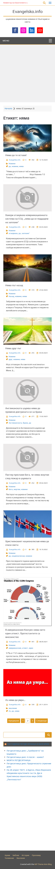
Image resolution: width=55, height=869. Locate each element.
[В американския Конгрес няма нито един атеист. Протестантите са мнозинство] (27, 601)
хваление (13, 708)
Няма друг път (13, 348)
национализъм (18, 556)
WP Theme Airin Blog (43, 864)
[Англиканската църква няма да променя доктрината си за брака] (27, 390)
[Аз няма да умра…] (27, 682)
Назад (11, 296)
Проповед (36, 855)
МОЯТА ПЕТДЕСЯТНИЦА (18, 760)
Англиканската (15, 423)
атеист (25, 648)
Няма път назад (14, 285)
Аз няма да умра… (15, 700)
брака (25, 423)
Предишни (13, 720)
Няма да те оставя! (16, 155)
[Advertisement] (27, 73)
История (25, 855)
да (10, 166)
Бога (11, 489)
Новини (12, 163)
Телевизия (9, 858)
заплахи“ (26, 233)
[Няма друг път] (27, 331)
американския (15, 648)
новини (15, 166)
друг (10, 359)
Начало (8, 108)
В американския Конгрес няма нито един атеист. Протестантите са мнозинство (25, 633)
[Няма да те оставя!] (27, 138)
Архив (7, 855)
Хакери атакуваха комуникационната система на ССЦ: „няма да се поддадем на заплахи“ (26, 219)
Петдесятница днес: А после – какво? (25, 757)
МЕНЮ (6, 40)
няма (21, 166)
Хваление (21, 858)
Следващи (41, 720)
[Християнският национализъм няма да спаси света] (27, 524)
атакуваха (13, 233)
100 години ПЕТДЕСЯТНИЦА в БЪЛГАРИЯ (28, 744)
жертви (17, 489)
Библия (16, 855)
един (31, 648)
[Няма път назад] (27, 268)
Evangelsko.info (28, 11)
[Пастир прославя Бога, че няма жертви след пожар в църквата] (27, 457)
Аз (10, 711)
